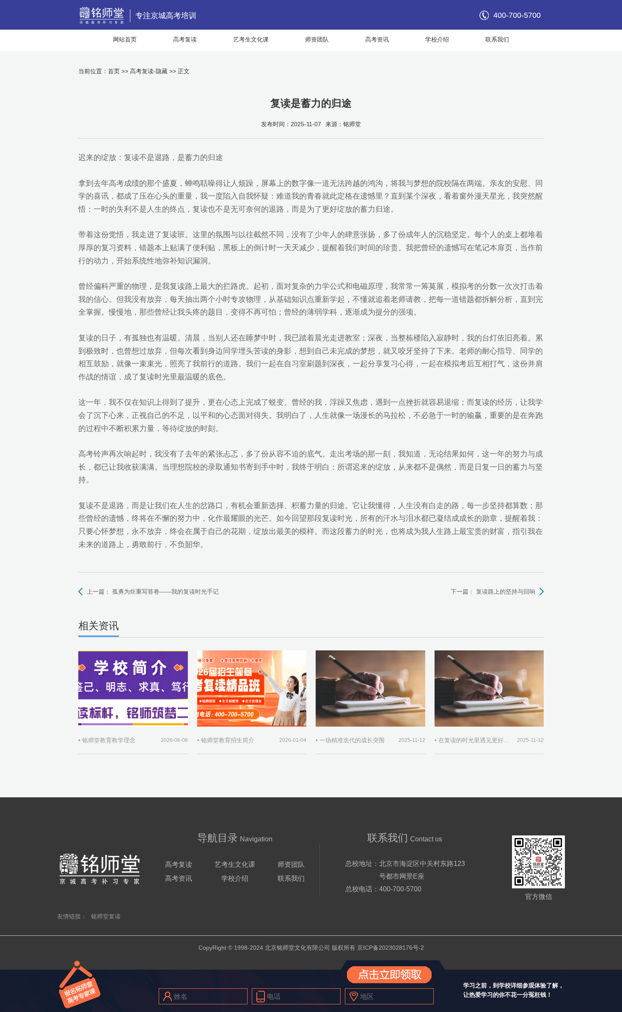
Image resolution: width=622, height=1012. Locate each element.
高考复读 (185, 39)
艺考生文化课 (251, 39)
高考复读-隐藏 (149, 71)
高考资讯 (377, 39)
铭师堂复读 (106, 916)
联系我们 (497, 39)
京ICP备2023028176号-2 (390, 947)
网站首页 (125, 39)
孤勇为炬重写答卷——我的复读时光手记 (165, 591)
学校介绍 (437, 39)
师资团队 (317, 39)
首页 (114, 71)
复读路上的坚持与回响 (505, 591)
